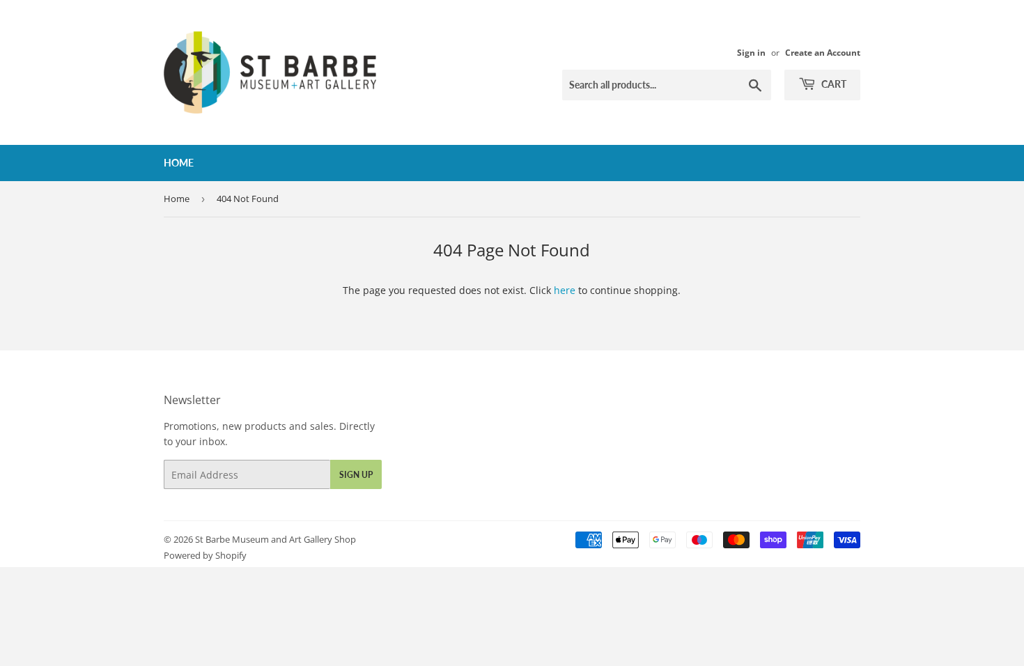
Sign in (751, 52)
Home (179, 163)
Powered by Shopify (205, 555)
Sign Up (356, 475)
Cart (832, 84)
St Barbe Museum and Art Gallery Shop (275, 539)
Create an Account (822, 52)
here (564, 290)
